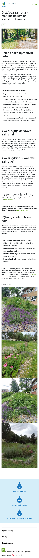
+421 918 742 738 (19, 492)
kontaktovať (32, 274)
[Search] (32, 4)
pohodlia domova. (22, 210)
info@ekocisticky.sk (19, 505)
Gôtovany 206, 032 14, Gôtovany (19, 519)
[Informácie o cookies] (3, 550)
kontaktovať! (8, 200)
